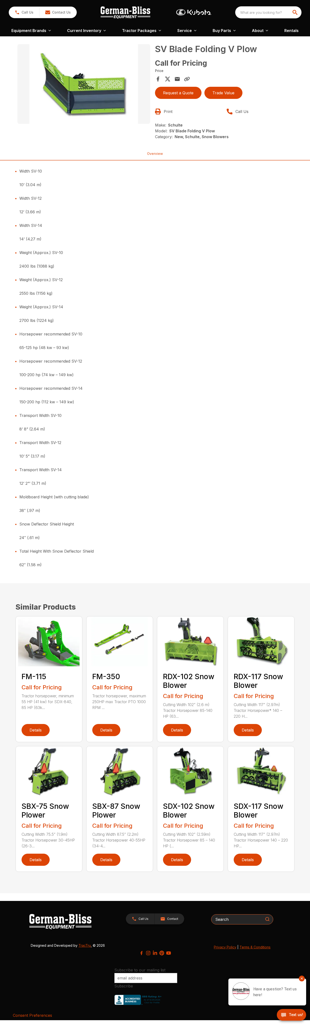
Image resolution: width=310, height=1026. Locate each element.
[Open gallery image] (83, 84)
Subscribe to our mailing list (139, 970)
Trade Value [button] (223, 92)
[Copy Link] (187, 79)
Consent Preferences (32, 1015)
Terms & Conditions (255, 947)
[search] (295, 12)
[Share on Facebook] (158, 79)
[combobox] (268, 12)
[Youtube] (168, 953)
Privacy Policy (225, 947)
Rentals (291, 30)
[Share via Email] (177, 79)
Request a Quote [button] (178, 92)
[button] (24, 12)
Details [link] (36, 730)
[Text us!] (291, 1015)
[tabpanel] (83, 84)
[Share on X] (167, 79)
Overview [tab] (155, 153)
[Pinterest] (161, 953)
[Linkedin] (155, 953)
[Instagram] (148, 953)
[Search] (267, 919)
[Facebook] (141, 953)
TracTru (84, 945)
